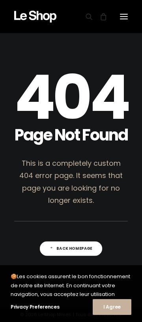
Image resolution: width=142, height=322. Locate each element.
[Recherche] (85, 16)
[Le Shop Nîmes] (35, 16)
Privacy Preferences (35, 306)
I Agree (112, 306)
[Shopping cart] (100, 16)
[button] (124, 16)
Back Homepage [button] (74, 248)
